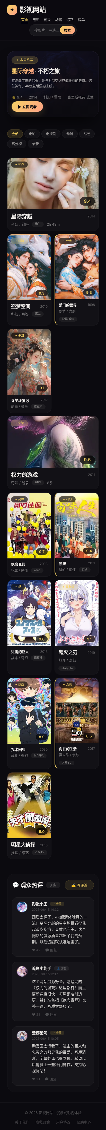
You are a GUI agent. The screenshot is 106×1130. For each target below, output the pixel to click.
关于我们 (22, 1122)
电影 (36, 19)
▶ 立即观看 (27, 107)
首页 (24, 19)
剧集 (47, 19)
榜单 (81, 19)
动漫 (58, 19)
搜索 (67, 30)
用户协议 (63, 1122)
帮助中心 (84, 1122)
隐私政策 (43, 1122)
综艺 (70, 19)
